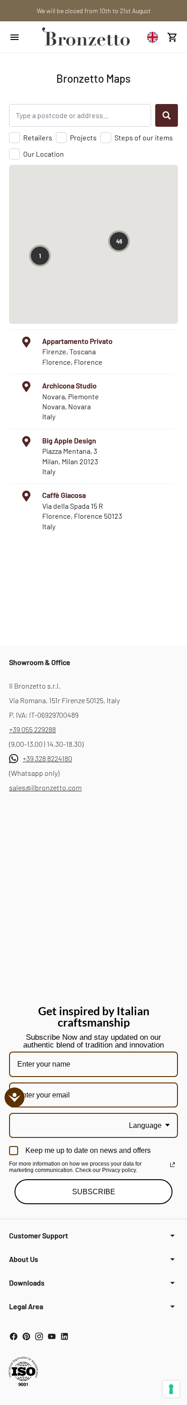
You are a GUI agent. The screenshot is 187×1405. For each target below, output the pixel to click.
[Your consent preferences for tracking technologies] (171, 1389)
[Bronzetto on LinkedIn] (64, 1336)
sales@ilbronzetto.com (45, 787)
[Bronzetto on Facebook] (13, 1336)
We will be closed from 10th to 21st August (94, 11)
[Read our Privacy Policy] (172, 1164)
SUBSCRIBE (93, 1192)
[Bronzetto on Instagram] (39, 1336)
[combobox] (154, 37)
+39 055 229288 (32, 729)
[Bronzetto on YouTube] (51, 1336)
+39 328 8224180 (47, 758)
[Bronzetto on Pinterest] (26, 1336)
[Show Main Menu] (20, 37)
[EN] (154, 37)
